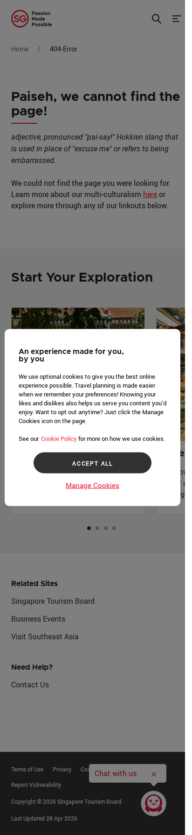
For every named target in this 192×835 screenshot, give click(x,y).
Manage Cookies (92, 485)
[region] (92, 417)
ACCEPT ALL (92, 463)
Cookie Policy (59, 438)
